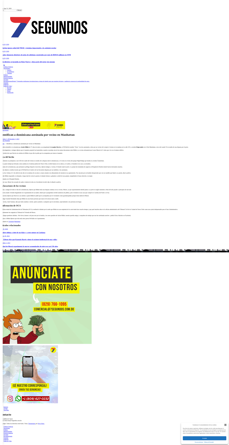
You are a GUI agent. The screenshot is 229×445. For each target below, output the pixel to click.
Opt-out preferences (199, 442)
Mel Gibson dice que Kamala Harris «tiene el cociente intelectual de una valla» (28, 239)
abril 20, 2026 (4, 229)
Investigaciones (47, 81)
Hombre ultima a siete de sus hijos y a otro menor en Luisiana (22, 232)
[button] (225, 425)
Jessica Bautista (5, 140)
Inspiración (10, 92)
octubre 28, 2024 (5, 236)
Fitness (9, 89)
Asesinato (11, 221)
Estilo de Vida (8, 86)
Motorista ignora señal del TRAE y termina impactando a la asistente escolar (28, 48)
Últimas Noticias (8, 67)
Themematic (32, 423)
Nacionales (7, 68)
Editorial (6, 84)
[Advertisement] (114, 107)
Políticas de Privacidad (209, 442)
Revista (9, 87)
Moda (8, 91)
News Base (41, 423)
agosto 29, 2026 (4, 44)
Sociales (6, 79)
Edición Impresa (8, 78)
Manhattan (17, 221)
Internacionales (8, 76)
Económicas (10, 71)
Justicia (9, 70)
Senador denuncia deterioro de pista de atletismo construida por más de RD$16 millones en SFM (35, 55)
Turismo (9, 73)
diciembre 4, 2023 (5, 243)
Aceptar (204, 438)
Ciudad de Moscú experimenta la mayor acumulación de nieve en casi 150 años (29, 246)
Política (6, 75)
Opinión (6, 83)
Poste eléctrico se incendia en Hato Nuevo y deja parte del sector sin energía (27, 62)
